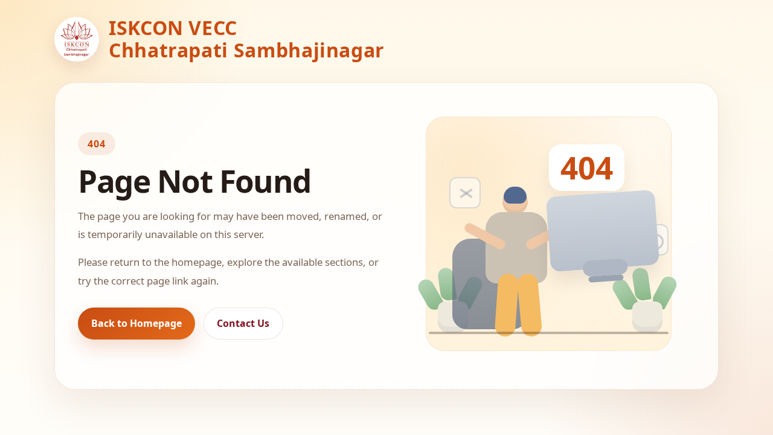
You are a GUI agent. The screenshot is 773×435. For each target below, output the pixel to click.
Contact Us (243, 323)
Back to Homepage (136, 323)
